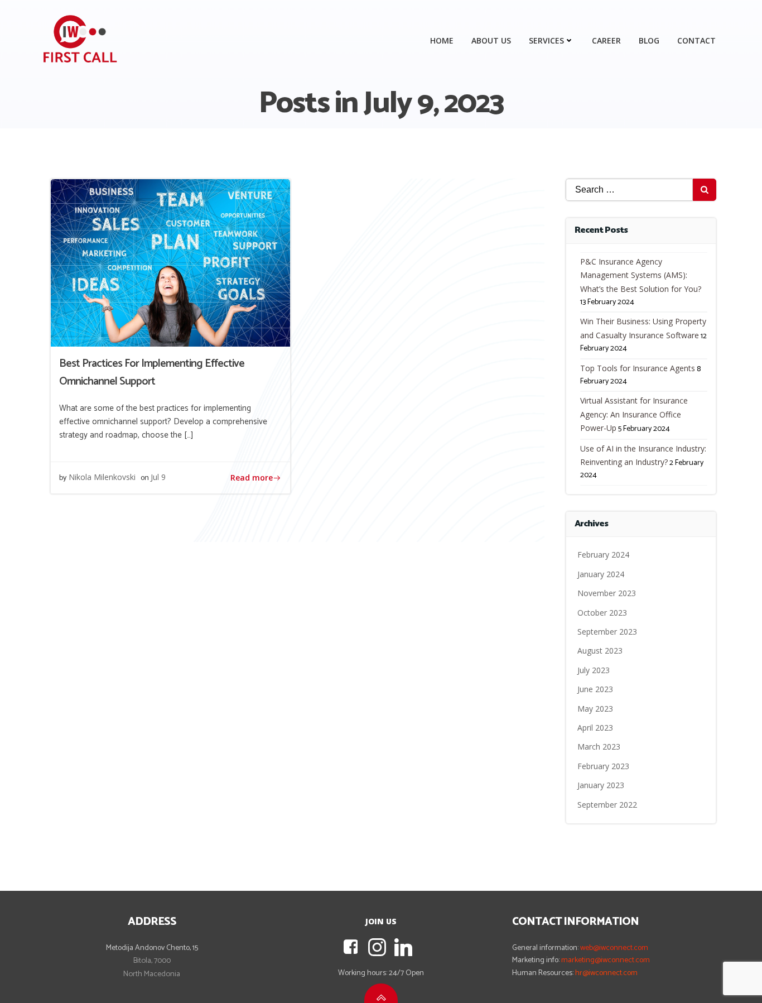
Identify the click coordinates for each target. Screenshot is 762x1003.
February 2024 (603, 554)
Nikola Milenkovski (102, 477)
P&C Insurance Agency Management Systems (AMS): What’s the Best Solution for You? (640, 275)
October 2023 (602, 612)
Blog (649, 40)
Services (546, 40)
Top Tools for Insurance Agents (637, 368)
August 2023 (600, 650)
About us (491, 40)
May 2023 (595, 708)
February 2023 (603, 766)
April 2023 (595, 727)
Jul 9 (158, 477)
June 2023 (595, 689)
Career (606, 40)
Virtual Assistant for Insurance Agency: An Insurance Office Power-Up (634, 414)
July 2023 (593, 670)
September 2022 (607, 804)
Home (442, 40)
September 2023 (607, 631)
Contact (696, 40)
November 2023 (606, 593)
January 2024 (600, 574)
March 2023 (598, 746)
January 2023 (600, 785)
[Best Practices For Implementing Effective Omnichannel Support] (170, 262)
